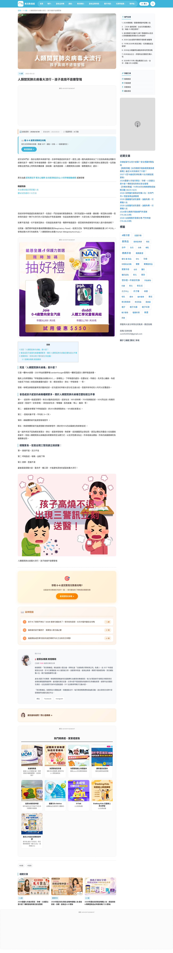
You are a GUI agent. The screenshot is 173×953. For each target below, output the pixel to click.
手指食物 (147, 280)
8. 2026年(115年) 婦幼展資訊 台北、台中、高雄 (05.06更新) (136, 62)
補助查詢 (127, 91)
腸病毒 (148, 302)
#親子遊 (126, 235)
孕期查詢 (127, 87)
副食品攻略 (60, 4)
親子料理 (145, 307)
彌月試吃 (125, 275)
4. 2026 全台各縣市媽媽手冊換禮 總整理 (137, 40)
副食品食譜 (138, 242)
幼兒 (135, 269)
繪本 (131, 297)
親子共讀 (107, 4)
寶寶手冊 (125, 269)
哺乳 (147, 247)
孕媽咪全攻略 (126, 264)
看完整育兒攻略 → (67, 596)
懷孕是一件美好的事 (131, 280)
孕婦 (145, 259)
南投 (147, 242)
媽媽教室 (127, 79)
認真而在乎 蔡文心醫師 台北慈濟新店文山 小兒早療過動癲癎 (51, 178)
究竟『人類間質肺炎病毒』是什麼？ (34, 349)
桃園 (146, 291)
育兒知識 (138, 302)
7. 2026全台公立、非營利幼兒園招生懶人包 (137, 55)
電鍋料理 (136, 312)
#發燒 (29, 865)
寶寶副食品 (148, 264)
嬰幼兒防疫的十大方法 (27, 193)
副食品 (125, 241)
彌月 (143, 269)
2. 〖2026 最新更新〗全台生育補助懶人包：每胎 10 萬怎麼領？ (136, 28)
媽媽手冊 (126, 253)
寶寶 (137, 264)
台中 (123, 247)
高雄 (123, 318)
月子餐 (136, 291)
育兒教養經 (126, 302)
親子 (123, 307)
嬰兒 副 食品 (126, 259)
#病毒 (21, 865)
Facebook (47, 699)
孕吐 (137, 259)
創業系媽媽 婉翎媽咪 (31, 359)
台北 (132, 247)
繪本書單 (140, 297)
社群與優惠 (120, 4)
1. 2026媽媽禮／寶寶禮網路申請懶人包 (136, 23)
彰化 (135, 275)
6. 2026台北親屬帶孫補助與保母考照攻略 (137, 50)
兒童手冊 (137, 235)
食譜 (146, 312)
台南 (139, 247)
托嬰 (123, 286)
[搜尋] (152, 3)
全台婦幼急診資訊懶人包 (28, 190)
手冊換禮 (127, 83)
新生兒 (140, 286)
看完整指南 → (29, 149)
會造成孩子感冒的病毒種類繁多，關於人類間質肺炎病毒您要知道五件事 (48, 353)
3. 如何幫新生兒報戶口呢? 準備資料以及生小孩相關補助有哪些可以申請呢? (137, 34)
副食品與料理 (94, 4)
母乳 (123, 297)
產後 (70, 4)
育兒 (150, 297)
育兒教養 (80, 4)
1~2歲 (25, 10)
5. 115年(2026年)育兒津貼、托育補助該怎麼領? (137, 45)
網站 (38, 699)
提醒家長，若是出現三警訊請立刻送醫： (35, 356)
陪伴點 (132, 4)
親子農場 (125, 312)
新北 (131, 286)
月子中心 (125, 291)
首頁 (41, 4)
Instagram (59, 699)
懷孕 (49, 4)
